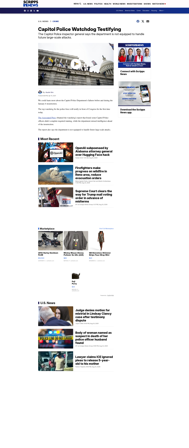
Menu (76, 4)
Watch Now (158, 4)
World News (119, 4)
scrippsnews (25, 11)
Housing (154, 10)
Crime (139, 10)
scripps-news (31, 11)
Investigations (134, 4)
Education (146, 10)
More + (161, 10)
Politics (98, 4)
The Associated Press (47, 117)
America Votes (130, 10)
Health (107, 4)
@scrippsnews (38, 11)
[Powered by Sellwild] (110, 295)
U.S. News (88, 4)
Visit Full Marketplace (106, 228)
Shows (147, 4)
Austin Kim (49, 92)
